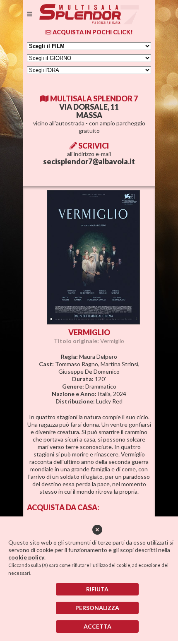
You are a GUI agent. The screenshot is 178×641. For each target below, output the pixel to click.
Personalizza (97, 607)
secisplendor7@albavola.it (89, 161)
